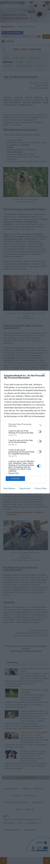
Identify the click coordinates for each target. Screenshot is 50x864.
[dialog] (25, 432)
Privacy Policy (41, 488)
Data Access (25, 488)
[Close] (44, 375)
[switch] (39, 431)
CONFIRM (15, 478)
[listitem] (25, 425)
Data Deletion (9, 488)
